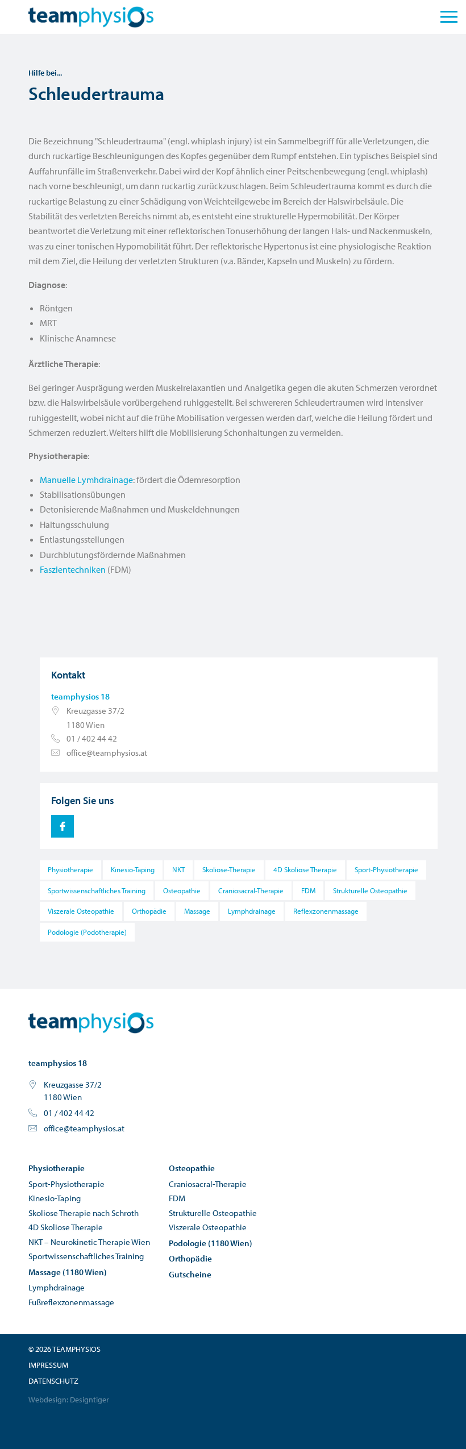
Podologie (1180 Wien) (210, 1243)
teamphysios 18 (80, 696)
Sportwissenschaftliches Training (96, 890)
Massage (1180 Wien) (67, 1272)
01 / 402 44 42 (91, 738)
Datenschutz (53, 1381)
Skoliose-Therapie (229, 869)
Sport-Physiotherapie (386, 869)
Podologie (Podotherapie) (87, 931)
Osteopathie (182, 890)
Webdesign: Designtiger (68, 1399)
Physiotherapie (70, 869)
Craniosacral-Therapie (251, 890)
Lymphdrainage (252, 910)
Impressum (48, 1365)
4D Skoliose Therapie (305, 869)
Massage (197, 910)
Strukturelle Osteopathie (370, 890)
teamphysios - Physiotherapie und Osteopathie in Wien (90, 1022)
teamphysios (90, 17)
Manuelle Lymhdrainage (86, 479)
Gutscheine (190, 1274)
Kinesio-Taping (133, 869)
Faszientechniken (73, 569)
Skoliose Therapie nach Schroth (83, 1213)
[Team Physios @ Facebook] (62, 826)
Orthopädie (149, 910)
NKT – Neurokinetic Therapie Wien (89, 1241)
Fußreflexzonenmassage (71, 1302)
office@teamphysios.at (106, 752)
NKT (178, 869)
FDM (308, 890)
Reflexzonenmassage (326, 910)
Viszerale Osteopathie (81, 910)
